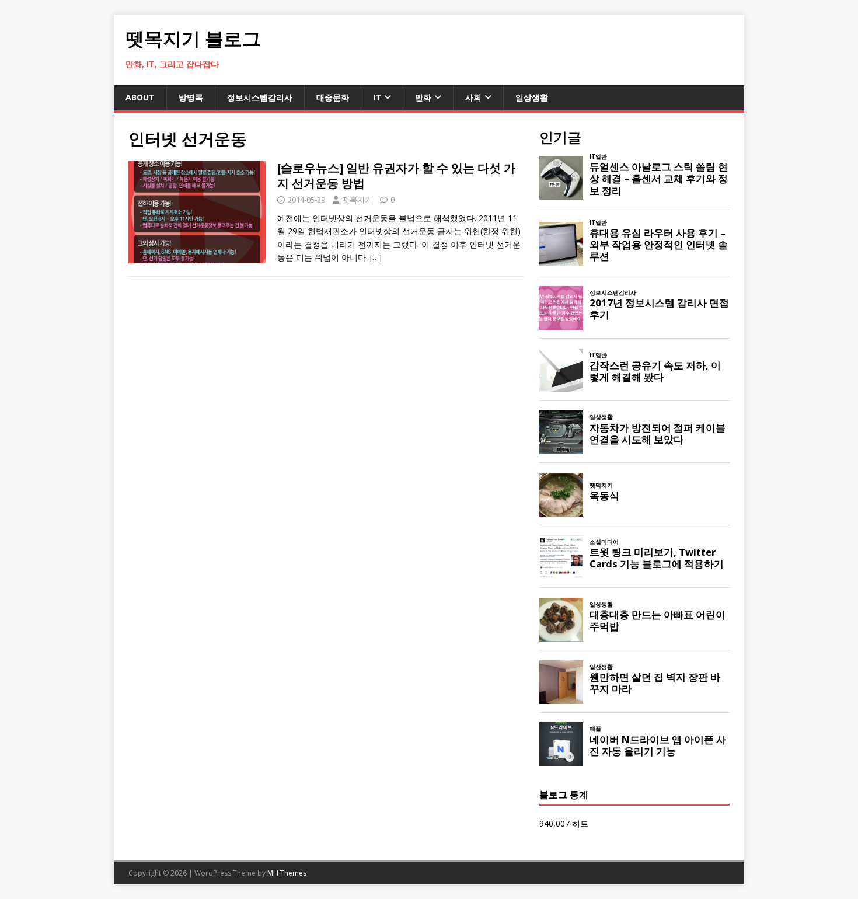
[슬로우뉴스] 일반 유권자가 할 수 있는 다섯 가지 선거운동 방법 (396, 175)
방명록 (191, 97)
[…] (376, 257)
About (140, 97)
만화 (423, 97)
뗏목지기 (357, 199)
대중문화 (332, 97)
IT (377, 97)
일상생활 (531, 97)
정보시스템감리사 (259, 97)
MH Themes (286, 873)
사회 (473, 97)
